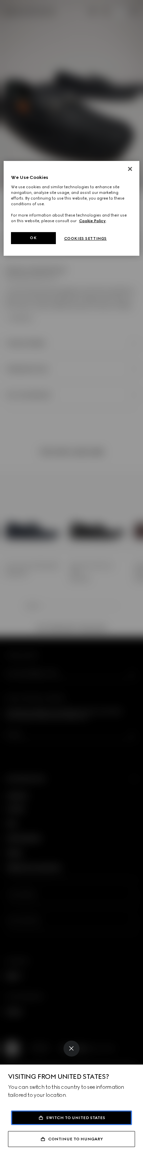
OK (33, 237)
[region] (72, 208)
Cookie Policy (92, 220)
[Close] (71, 1049)
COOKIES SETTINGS (85, 238)
